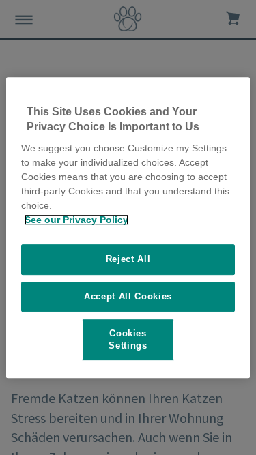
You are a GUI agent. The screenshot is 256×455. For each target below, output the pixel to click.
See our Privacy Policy (76, 219)
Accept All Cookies (128, 296)
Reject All (128, 259)
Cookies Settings (128, 339)
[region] (127, 228)
